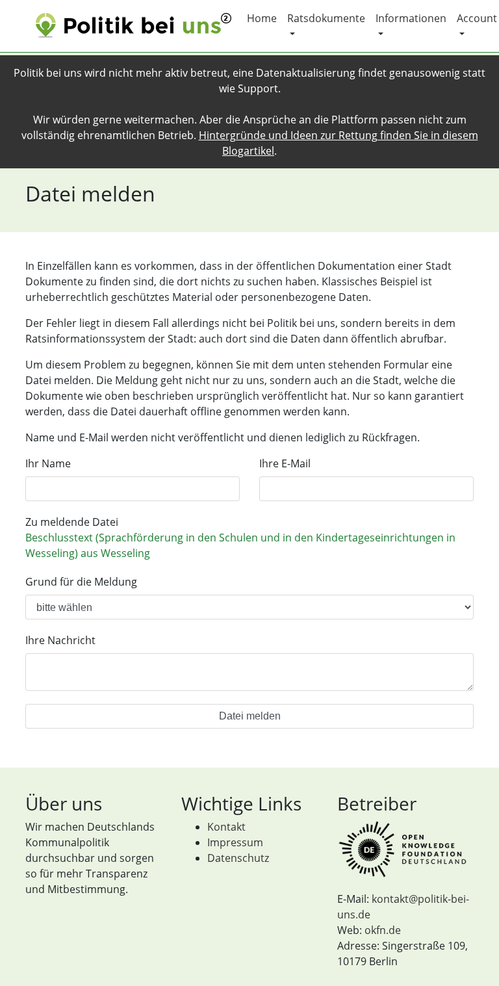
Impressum (235, 842)
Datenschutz (238, 858)
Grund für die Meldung (81, 582)
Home (262, 18)
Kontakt (226, 827)
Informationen (411, 18)
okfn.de (383, 930)
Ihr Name (48, 463)
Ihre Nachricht (60, 640)
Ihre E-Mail (285, 463)
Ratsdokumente (326, 18)
